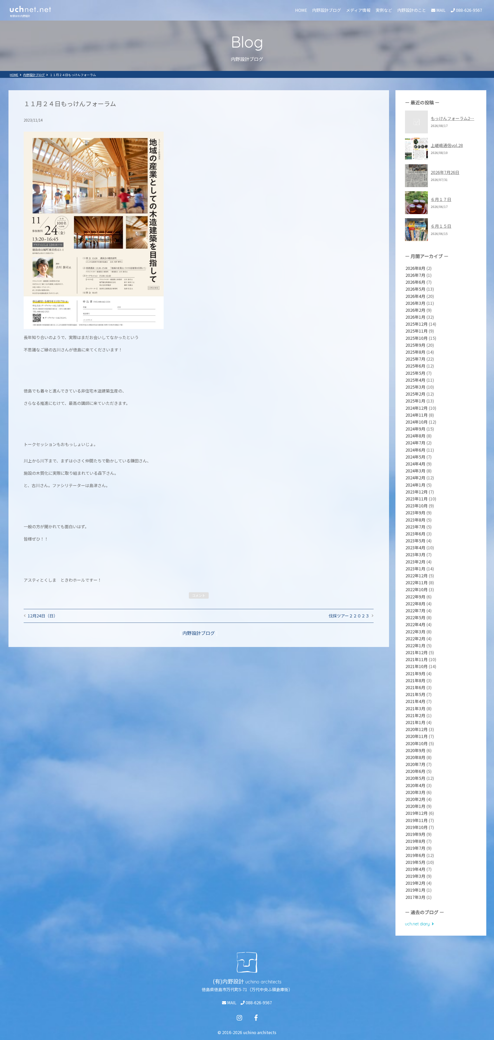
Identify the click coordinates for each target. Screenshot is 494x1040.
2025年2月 (415, 394)
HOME (301, 10)
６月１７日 (441, 199)
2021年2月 (415, 715)
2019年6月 (415, 855)
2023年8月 (415, 520)
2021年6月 (415, 687)
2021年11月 (416, 659)
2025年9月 (415, 345)
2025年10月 (416, 338)
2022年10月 (416, 589)
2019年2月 (415, 883)
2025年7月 (415, 359)
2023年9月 (415, 512)
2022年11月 (416, 582)
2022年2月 (415, 638)
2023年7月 (415, 527)
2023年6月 (415, 534)
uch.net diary (417, 923)
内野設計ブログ (326, 10)
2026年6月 (415, 282)
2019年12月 (416, 813)
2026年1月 (415, 317)
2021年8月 (415, 680)
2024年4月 (415, 464)
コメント (198, 595)
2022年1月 (415, 645)
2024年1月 (415, 485)
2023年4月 (415, 547)
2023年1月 (415, 568)
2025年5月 (415, 373)
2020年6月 (415, 771)
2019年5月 (415, 862)
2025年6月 (415, 366)
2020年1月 (415, 806)
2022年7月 (415, 610)
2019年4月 (415, 869)
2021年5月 (415, 694)
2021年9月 (415, 673)
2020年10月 (416, 743)
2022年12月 (416, 575)
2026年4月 (415, 296)
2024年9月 (415, 429)
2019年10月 (416, 827)
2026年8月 (415, 268)
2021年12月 (416, 652)
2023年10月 (416, 506)
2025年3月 (415, 387)
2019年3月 (415, 876)
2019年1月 (415, 890)
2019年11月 (416, 820)
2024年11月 (416, 415)
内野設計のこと (411, 10)
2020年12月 (416, 729)
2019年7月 (415, 848)
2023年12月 (416, 492)
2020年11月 (416, 736)
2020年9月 (415, 750)
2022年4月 (415, 624)
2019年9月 (415, 834)
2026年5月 (415, 289)
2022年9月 (415, 597)
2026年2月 (415, 310)
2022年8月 (415, 603)
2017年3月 (415, 897)
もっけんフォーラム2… (452, 118)
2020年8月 (415, 757)
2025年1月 (415, 401)
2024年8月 (415, 436)
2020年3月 (415, 792)
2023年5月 (415, 540)
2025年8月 (415, 352)
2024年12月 (416, 408)
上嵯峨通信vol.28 (447, 145)
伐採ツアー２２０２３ (349, 616)
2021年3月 (415, 708)
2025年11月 (416, 331)
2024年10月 (416, 422)
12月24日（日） (43, 616)
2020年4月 (415, 785)
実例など (384, 10)
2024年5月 (415, 457)
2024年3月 (415, 471)
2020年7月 (415, 764)
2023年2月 (415, 562)
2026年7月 (415, 275)
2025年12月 (416, 324)
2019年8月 (415, 841)
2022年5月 (415, 617)
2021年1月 (415, 722)
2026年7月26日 (445, 172)
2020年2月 (415, 799)
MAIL (231, 1002)
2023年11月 (416, 499)
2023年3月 (415, 554)
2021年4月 (415, 701)
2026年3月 (415, 303)
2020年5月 (415, 778)
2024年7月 (415, 443)
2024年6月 (415, 450)
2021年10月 (416, 666)
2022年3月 (415, 631)
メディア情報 (358, 10)
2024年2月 (415, 478)
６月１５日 (441, 226)
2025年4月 (415, 380)
